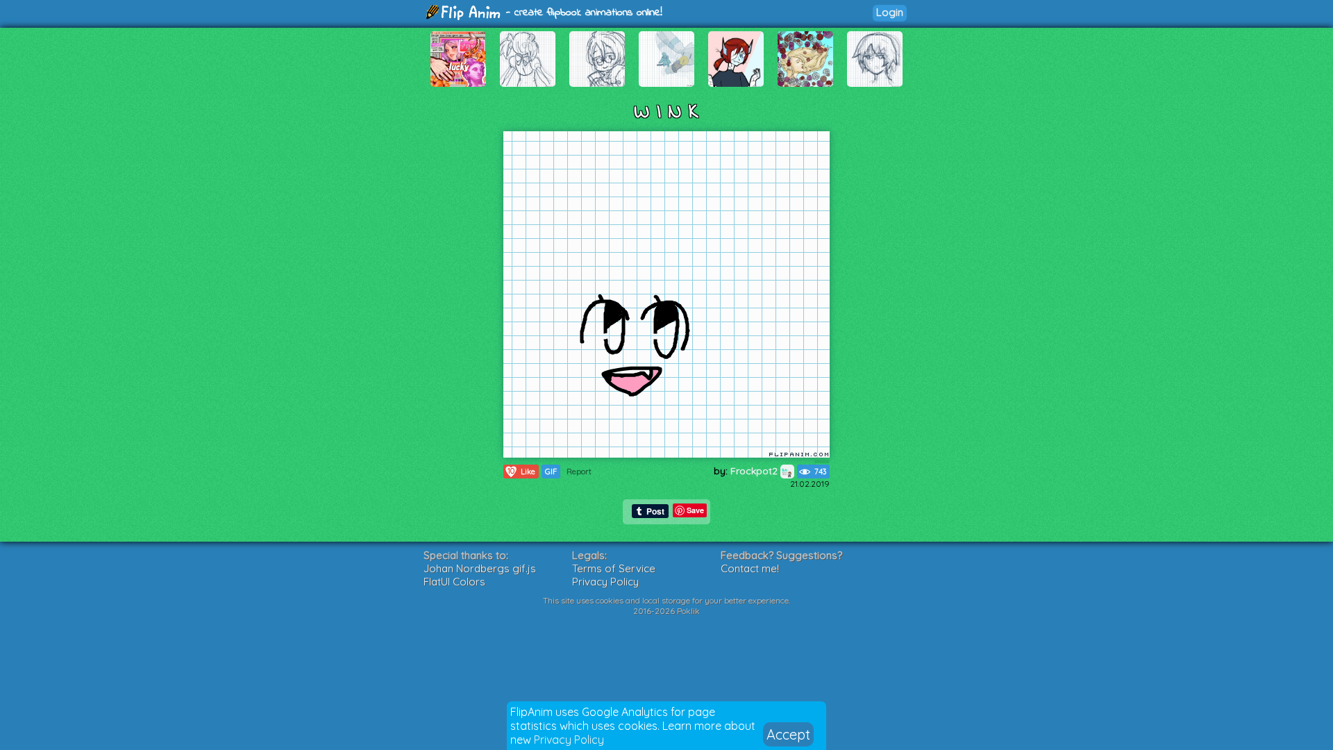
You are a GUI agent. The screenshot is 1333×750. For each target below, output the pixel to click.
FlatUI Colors (454, 581)
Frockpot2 (755, 471)
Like (521, 471)
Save (695, 510)
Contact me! (750, 568)
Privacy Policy (569, 740)
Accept (788, 734)
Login (889, 12)
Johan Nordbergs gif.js (480, 568)
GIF (551, 471)
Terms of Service (613, 568)
